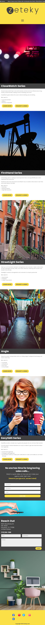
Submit (38, 548)
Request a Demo (22, 106)
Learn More (7, 106)
